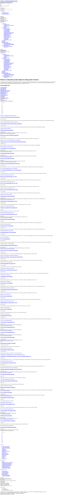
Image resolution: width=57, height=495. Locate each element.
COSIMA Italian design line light (6, 276)
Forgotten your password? (5, 14)
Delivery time (4, 455)
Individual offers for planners (6, 467)
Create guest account (5, 13)
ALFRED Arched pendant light (6, 415)
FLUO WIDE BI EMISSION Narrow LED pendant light (10, 170)
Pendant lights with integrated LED (9, 32)
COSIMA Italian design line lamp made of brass (9, 289)
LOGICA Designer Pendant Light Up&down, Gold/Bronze (11, 123)
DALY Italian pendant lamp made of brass (8, 362)
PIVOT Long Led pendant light (6, 296)
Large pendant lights (7, 61)
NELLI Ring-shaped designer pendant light (8, 427)
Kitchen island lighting (5, 474)
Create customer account (5, 12)
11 (2, 112)
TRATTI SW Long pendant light (6, 283)
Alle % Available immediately (8, 46)
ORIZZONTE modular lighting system (7, 404)
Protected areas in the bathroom (6, 465)
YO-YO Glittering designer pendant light (7, 420)
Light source (5, 77)
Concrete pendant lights (7, 29)
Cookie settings (4, 458)
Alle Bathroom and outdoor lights (8, 43)
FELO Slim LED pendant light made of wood (8, 214)
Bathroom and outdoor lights (6, 73)
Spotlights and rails (6, 57)
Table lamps (4, 40)
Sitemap (3, 461)
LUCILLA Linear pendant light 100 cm (7, 332)
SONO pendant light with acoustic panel (7, 263)
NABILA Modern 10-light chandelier (7, 349)
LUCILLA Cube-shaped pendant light (7, 337)
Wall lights (3, 41)
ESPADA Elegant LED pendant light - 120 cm (8, 302)
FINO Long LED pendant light (6, 309)
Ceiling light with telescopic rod (6, 315)
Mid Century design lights (5, 475)
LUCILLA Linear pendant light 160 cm (7, 327)
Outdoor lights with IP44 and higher (9, 44)
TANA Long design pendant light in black (8, 410)
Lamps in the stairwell (5, 472)
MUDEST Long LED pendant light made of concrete (10, 163)
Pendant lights (4, 27)
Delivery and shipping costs (6, 451)
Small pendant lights (7, 31)
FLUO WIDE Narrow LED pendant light (8, 148)
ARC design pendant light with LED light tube (8, 380)
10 (2, 111)
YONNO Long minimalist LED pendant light (8, 207)
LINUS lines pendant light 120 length (7, 153)
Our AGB (3, 456)
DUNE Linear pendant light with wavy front (8, 176)
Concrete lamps (6, 69)
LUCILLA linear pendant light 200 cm (7, 322)
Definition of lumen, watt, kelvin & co (7, 462)
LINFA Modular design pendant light (7, 397)
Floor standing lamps (5, 42)
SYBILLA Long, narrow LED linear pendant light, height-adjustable (13, 141)
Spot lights (5, 56)
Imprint (3, 457)
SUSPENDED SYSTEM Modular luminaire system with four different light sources (15, 356)
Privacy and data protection (6, 446)
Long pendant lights (7, 30)
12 (2, 113)
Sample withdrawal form (5, 447)
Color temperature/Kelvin (5, 466)
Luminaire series (6, 38)
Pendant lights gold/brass (7, 34)
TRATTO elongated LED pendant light (7, 219)
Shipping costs (11, 491)
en (0, 4)
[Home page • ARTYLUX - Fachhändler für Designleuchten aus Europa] (8, 0)
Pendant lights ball (6, 65)
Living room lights (6, 36)
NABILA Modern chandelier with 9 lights (7, 343)
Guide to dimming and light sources (7, 464)
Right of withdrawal (5, 454)
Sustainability (4, 450)
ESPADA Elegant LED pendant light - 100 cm (8, 201)
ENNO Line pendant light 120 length (7, 158)
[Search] (0, 7)
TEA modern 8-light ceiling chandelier (7, 374)
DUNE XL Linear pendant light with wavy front (9, 189)
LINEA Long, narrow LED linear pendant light (9, 250)
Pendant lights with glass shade (8, 33)
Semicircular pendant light (7, 37)
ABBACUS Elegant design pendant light (7, 387)
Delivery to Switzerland (5, 453)
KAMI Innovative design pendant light (7, 196)
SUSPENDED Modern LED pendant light (8, 232)
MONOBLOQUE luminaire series (9, 25)
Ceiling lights (4, 23)
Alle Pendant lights (6, 28)
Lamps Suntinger (4, 449)
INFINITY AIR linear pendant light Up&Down (9, 245)
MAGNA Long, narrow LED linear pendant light (9, 135)
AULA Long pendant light (5, 238)
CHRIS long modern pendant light (6, 130)
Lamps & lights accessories (8, 39)
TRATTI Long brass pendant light (6, 225)
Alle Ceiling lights (6, 24)
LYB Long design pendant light (6, 392)
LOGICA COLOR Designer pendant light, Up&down (10, 117)
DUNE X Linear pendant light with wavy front (9, 183)
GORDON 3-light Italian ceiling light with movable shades (11, 369)
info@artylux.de (2, 52)
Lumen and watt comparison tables (7, 463)
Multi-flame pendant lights (7, 35)
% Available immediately (5, 45)
